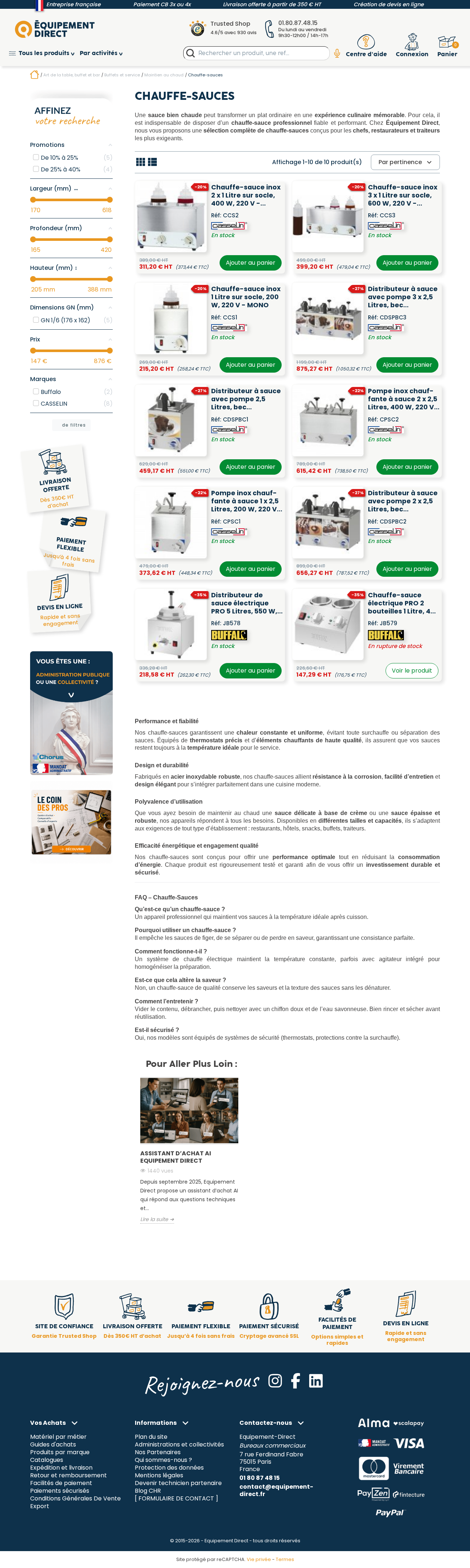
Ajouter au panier (250, 262)
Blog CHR (148, 1491)
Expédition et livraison (61, 1468)
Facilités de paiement (61, 1483)
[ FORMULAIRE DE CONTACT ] (176, 1498)
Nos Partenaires (158, 1452)
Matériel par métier (58, 1437)
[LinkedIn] (316, 1380)
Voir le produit (412, 670)
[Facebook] (295, 1380)
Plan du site (151, 1437)
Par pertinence (406, 162)
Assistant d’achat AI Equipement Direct (175, 1157)
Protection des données (169, 1468)
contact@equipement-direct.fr (276, 1490)
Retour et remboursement (68, 1475)
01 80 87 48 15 (259, 1478)
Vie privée (259, 1559)
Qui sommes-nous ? (163, 1460)
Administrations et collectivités (179, 1445)
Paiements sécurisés (59, 1491)
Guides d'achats (53, 1445)
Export (39, 1506)
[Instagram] (275, 1380)
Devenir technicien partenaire (178, 1483)
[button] (44, 53)
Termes (285, 1559)
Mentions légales (159, 1475)
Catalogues (46, 1460)
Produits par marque (60, 1452)
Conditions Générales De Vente (75, 1498)
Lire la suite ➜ (157, 1219)
